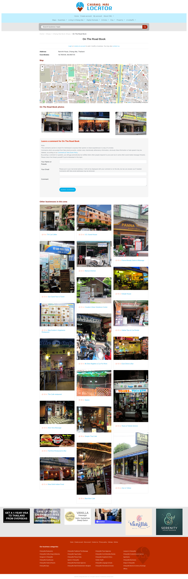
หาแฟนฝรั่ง (130, 20)
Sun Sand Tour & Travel (56, 297)
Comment (44, 179)
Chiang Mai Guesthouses (46, 560)
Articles (104, 20)
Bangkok (88, 565)
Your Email (45, 169)
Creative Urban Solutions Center (96, 307)
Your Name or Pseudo (46, 163)
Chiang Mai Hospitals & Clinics (103, 557)
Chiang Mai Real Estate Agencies (77, 563)
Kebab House (126, 294)
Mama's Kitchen (90, 271)
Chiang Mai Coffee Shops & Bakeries (50, 554)
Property (120, 20)
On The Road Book (79, 34)
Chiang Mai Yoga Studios (74, 554)
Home (76, 16)
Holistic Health (99, 560)
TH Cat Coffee (52, 234)
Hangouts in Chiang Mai (46, 557)
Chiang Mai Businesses (129, 560)
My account (97, 16)
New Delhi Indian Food (56, 484)
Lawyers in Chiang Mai (129, 551)
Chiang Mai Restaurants (46, 551)
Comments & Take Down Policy (68, 152)
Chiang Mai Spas (44, 565)
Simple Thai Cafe (91, 436)
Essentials (62, 20)
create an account (80, 46)
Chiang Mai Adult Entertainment (76, 565)
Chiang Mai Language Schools (103, 563)
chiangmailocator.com (84, 576)
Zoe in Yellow (126, 488)
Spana (87, 400)
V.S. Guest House (91, 234)
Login (70, 46)
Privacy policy (103, 542)
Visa (112, 20)
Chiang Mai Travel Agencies (103, 551)
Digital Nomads (93, 20)
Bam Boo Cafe (90, 498)
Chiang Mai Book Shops (61, 34)
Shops (48, 34)
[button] (94, 82)
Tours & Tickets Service (130, 426)
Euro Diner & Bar (127, 364)
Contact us (95, 542)
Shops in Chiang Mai (129, 563)
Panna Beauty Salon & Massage (133, 260)
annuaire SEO (110, 576)
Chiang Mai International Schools (104, 565)
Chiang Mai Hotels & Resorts (47, 563)
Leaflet (129, 102)
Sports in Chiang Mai (73, 560)
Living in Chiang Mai (76, 20)
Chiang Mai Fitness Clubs (74, 557)
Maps (54, 20)
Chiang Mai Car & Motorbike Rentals (105, 554)
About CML (108, 16)
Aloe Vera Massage (54, 428)
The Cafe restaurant (55, 394)
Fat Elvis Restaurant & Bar (57, 451)
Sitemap (110, 542)
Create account (86, 16)
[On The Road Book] (57, 122)
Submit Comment (67, 189)
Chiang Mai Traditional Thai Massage (78, 551)
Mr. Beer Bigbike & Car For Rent (96, 364)
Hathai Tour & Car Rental (130, 330)
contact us (116, 46)
